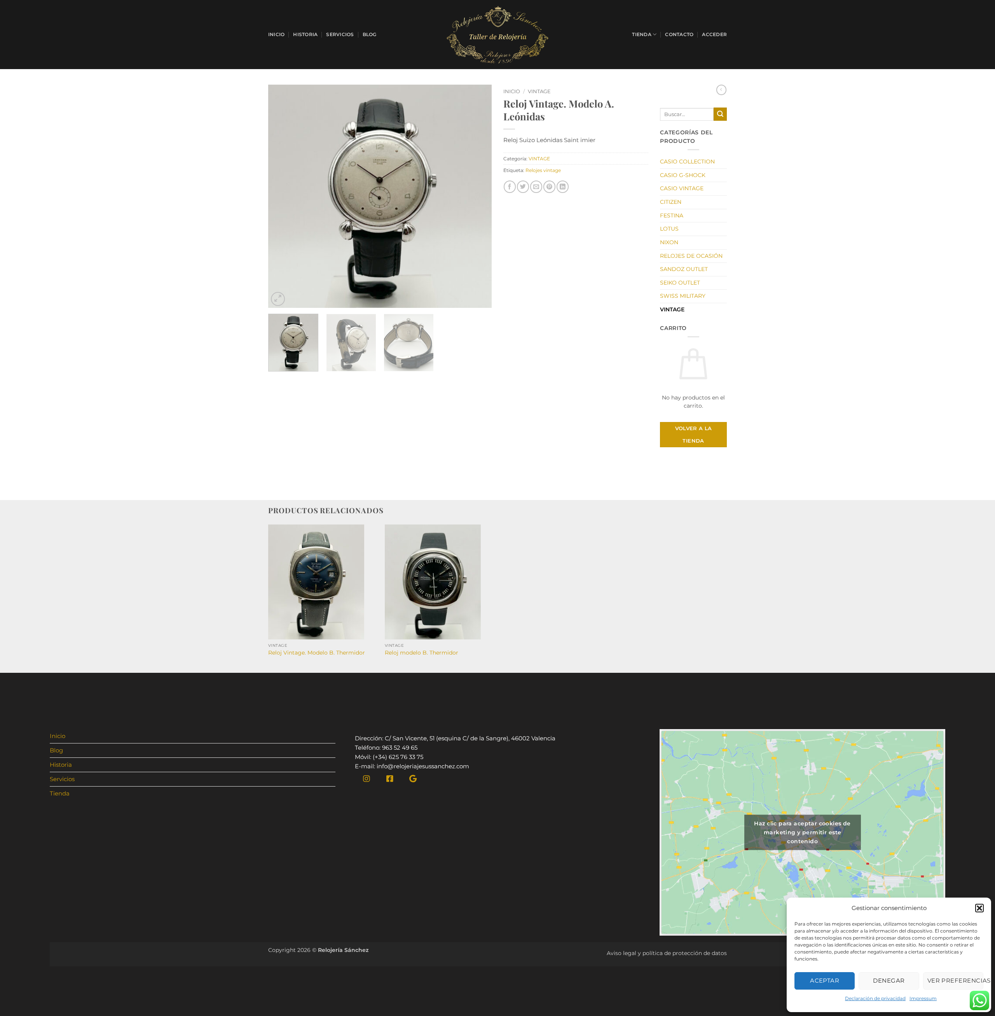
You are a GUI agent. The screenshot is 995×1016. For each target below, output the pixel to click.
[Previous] (283, 196)
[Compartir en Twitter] (523, 187)
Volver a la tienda (693, 434)
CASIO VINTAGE (681, 188)
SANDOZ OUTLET (684, 269)
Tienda (641, 34)
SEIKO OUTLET (680, 283)
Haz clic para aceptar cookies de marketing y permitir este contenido (802, 832)
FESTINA (671, 215)
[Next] (477, 196)
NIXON (669, 242)
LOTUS (669, 229)
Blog (370, 34)
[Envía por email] (536, 187)
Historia (305, 34)
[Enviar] (720, 114)
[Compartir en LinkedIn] (563, 187)
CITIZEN (670, 202)
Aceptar (824, 980)
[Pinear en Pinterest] (549, 187)
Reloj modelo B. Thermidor (421, 653)
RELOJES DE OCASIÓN (691, 256)
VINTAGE (539, 91)
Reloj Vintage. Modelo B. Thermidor (316, 653)
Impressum (923, 998)
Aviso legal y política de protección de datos (667, 953)
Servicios (340, 34)
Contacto (679, 34)
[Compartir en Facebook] (510, 187)
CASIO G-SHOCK (682, 175)
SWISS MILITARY (682, 296)
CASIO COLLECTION (687, 161)
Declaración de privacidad (875, 998)
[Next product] (721, 90)
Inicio (276, 34)
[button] (979, 908)
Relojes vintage (543, 170)
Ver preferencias (955, 980)
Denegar (888, 980)
